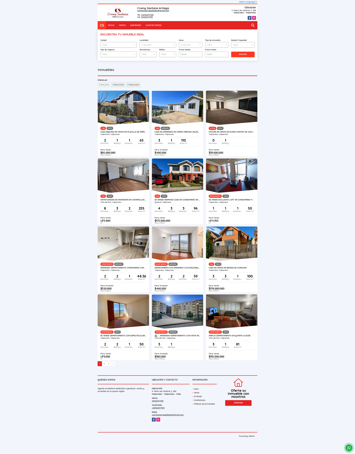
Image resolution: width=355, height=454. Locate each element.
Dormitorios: (145, 49)
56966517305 (147, 17)
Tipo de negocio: (107, 49)
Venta (122, 25)
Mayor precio (134, 85)
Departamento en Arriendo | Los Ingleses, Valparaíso (178, 268)
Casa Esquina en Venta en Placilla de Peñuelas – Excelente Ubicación (123, 132)
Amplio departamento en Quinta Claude (229, 335)
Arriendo (135, 25)
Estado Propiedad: (239, 40)
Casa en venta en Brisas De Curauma (228, 268)
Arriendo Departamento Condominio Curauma (123, 268)
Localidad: (144, 40)
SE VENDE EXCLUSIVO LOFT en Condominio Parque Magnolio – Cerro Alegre (232, 200)
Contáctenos (154, 25)
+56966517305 (147, 15)
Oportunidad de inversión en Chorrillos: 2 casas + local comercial (123, 200)
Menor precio (119, 85)
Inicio (111, 25)
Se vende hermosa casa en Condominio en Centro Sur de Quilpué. (178, 200)
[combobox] (118, 45)
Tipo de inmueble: (213, 40)
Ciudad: (103, 40)
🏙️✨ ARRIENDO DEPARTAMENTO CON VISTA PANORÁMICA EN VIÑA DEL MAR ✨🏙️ (178, 335)
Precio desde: (185, 49)
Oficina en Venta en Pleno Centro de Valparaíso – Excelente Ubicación (232, 132)
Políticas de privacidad (204, 404)
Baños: (162, 49)
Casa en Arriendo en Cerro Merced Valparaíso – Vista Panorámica (178, 132)
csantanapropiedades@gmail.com (153, 10)
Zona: (181, 40)
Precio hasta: (211, 49)
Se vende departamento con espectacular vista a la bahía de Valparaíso (123, 335)
